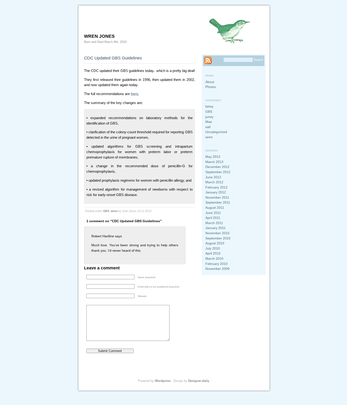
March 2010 (214, 258)
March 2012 (214, 182)
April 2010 (212, 253)
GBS (106, 211)
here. (135, 94)
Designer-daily (198, 381)
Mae (208, 122)
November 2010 (217, 233)
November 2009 (217, 269)
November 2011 (217, 197)
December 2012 (217, 167)
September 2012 (217, 172)
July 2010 (212, 248)
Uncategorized (216, 132)
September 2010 (217, 238)
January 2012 (215, 192)
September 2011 (217, 202)
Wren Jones (99, 36)
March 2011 (214, 223)
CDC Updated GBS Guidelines (113, 57)
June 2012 (213, 177)
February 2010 (216, 264)
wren (114, 211)
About (209, 82)
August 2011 (214, 207)
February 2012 (216, 187)
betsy (209, 106)
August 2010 (214, 243)
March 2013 (214, 162)
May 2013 (212, 157)
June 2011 (213, 213)
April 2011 (212, 218)
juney (209, 117)
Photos (210, 87)
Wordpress (163, 381)
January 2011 (215, 228)
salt (208, 127)
